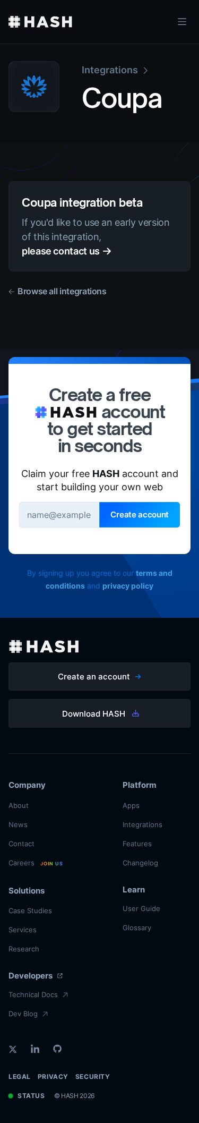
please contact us (61, 251)
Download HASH (93, 714)
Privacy (53, 1077)
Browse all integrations (62, 291)
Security (92, 1077)
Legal (19, 1077)
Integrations (110, 69)
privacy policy (127, 585)
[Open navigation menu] (182, 21)
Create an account (94, 676)
